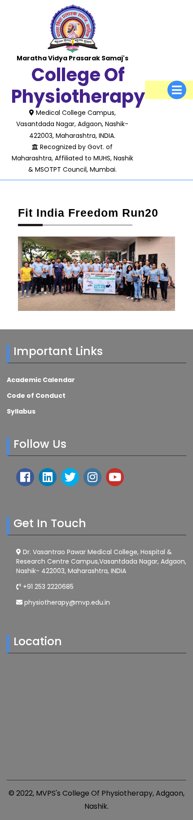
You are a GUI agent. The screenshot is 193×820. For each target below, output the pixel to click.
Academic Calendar (41, 379)
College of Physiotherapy (78, 85)
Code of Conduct (36, 395)
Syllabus (21, 411)
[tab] (176, 90)
